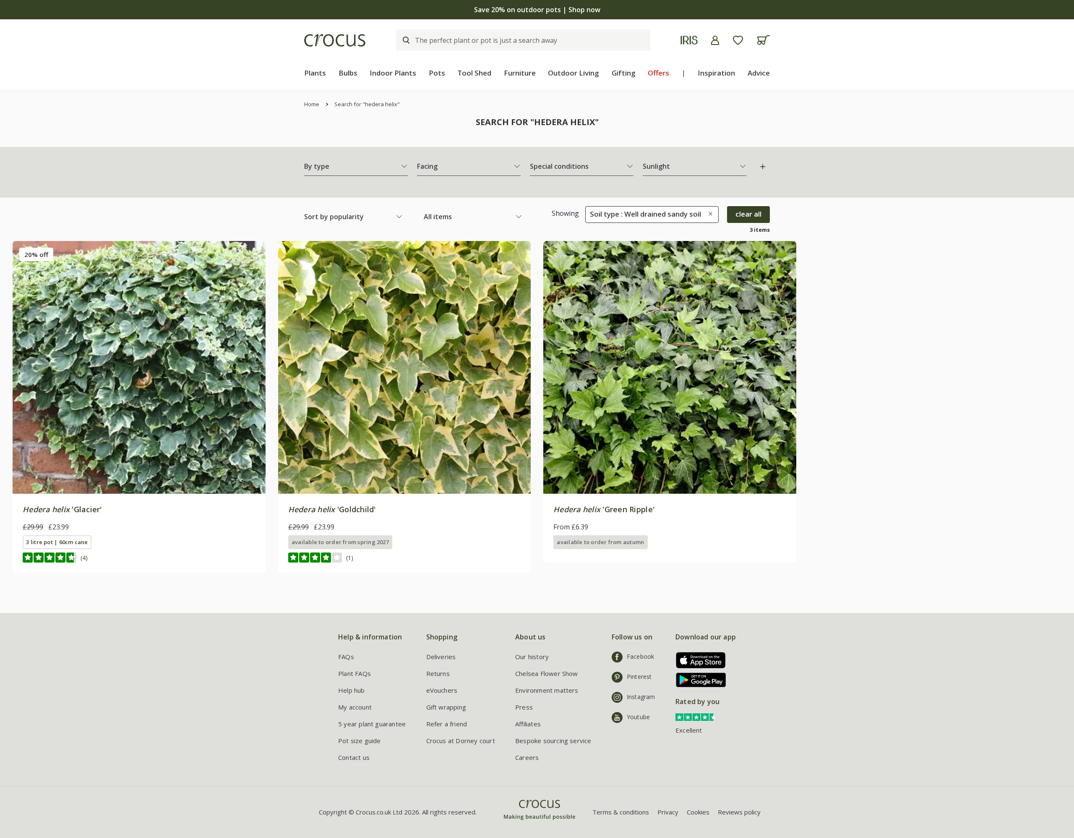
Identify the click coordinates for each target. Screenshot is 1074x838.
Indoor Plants (393, 73)
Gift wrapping (446, 707)
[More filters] (763, 166)
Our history (532, 656)
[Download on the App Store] (697, 660)
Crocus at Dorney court (460, 740)
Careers (527, 757)
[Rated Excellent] (696, 716)
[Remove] (708, 214)
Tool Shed (474, 73)
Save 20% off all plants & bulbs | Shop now (537, 9)
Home (311, 104)
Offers (658, 73)
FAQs (346, 656)
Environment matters (547, 690)
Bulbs (348, 73)
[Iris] (689, 40)
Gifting (624, 73)
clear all (748, 214)
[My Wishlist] (738, 40)
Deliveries (441, 656)
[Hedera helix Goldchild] (404, 367)
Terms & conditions (620, 812)
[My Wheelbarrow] (763, 40)
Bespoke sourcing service (553, 740)
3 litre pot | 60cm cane (57, 542)
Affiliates (528, 724)
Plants (315, 73)
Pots (437, 73)
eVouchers (442, 690)
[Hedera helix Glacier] (139, 367)
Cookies (698, 812)
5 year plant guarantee (372, 724)
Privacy (667, 812)
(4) (84, 558)
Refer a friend (446, 724)
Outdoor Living (573, 73)
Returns (438, 673)
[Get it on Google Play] (697, 680)
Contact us (354, 757)
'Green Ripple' (603, 509)
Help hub (351, 690)
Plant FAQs (354, 673)
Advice (759, 73)
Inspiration (716, 73)
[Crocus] (334, 40)
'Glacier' (62, 509)
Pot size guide (359, 740)
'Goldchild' (332, 509)
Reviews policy (739, 812)
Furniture (520, 73)
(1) (349, 558)
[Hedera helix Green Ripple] (669, 367)
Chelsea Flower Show (546, 673)
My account (355, 707)
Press (524, 707)
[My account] (715, 40)
